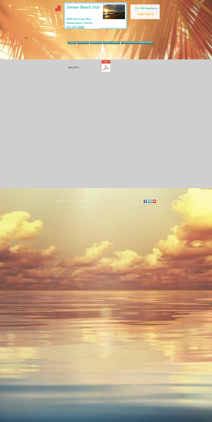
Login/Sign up (146, 14)
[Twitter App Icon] (149, 201)
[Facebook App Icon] (145, 201)
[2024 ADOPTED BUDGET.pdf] (106, 66)
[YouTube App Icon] (154, 201)
